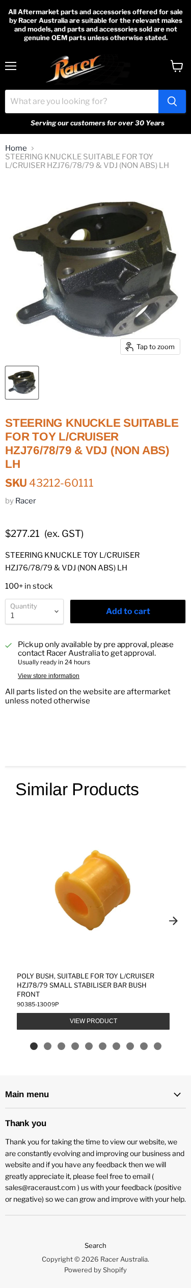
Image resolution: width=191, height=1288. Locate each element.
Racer (25, 500)
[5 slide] (89, 1046)
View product (93, 1021)
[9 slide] (144, 1046)
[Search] (172, 101)
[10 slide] (157, 1046)
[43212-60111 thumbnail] (22, 382)
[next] (173, 920)
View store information (48, 676)
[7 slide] (116, 1046)
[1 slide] (34, 1046)
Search (95, 1245)
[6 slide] (102, 1046)
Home (16, 148)
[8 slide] (130, 1046)
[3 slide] (61, 1046)
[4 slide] (75, 1046)
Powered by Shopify (95, 1270)
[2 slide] (47, 1046)
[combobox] (81, 101)
